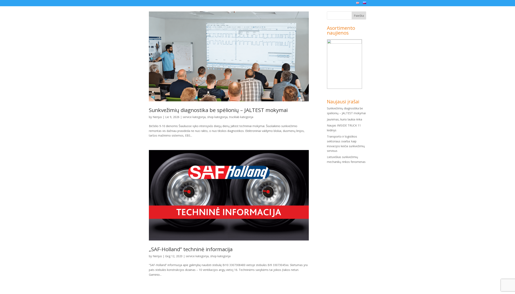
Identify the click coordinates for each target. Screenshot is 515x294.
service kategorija (194, 117)
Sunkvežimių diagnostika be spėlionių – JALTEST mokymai (218, 110)
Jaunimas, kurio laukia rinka (344, 119)
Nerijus (157, 117)
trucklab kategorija (241, 117)
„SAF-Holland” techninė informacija (191, 249)
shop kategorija (217, 117)
